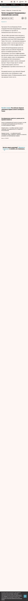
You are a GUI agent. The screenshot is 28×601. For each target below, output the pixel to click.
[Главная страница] (1, 1)
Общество (8, 10)
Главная (3, 10)
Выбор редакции (5, 7)
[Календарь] (11, 1)
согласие (5, 596)
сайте (16, 44)
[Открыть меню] (26, 2)
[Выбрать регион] (17, 1)
